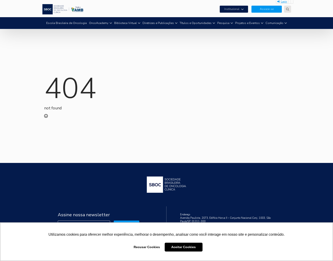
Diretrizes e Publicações (158, 23)
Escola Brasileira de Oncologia (66, 23)
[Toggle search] (287, 9)
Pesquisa (223, 23)
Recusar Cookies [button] (147, 247)
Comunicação (274, 23)
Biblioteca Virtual (125, 23)
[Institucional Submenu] (243, 9)
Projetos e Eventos (247, 23)
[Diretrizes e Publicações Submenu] (176, 23)
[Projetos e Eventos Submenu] (262, 23)
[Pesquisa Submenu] (231, 23)
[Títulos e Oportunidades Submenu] (214, 23)
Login (284, 1)
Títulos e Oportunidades (196, 23)
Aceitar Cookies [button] (183, 247)
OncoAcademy (99, 23)
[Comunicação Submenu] (285, 23)
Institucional (231, 9)
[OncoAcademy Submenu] (111, 23)
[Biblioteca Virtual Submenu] (139, 23)
